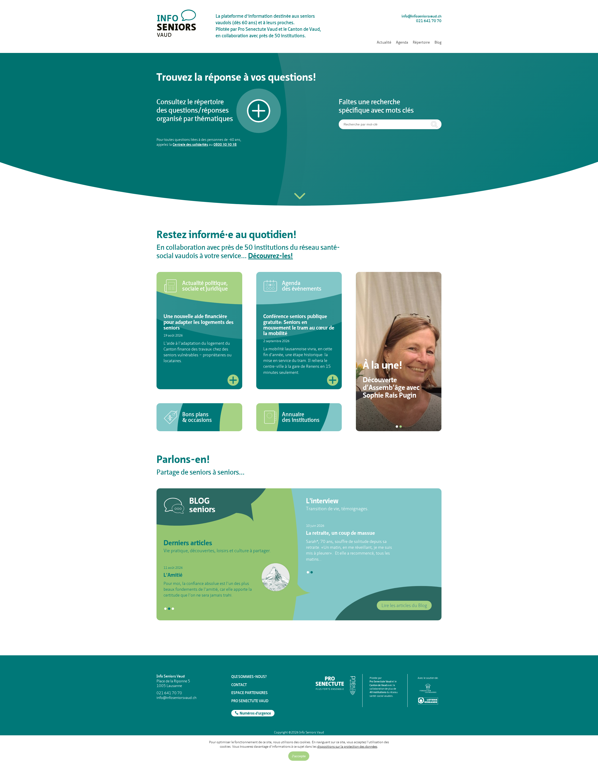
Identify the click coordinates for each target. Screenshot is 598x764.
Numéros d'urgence (255, 713)
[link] (199, 286)
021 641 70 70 (428, 21)
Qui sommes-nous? (249, 676)
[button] (299, 192)
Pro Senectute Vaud (249, 700)
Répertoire (421, 42)
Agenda (402, 42)
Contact (239, 684)
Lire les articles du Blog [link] (404, 605)
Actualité (384, 42)
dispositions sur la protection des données (347, 746)
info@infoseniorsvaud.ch (421, 16)
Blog (437, 42)
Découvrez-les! (270, 256)
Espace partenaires (249, 692)
